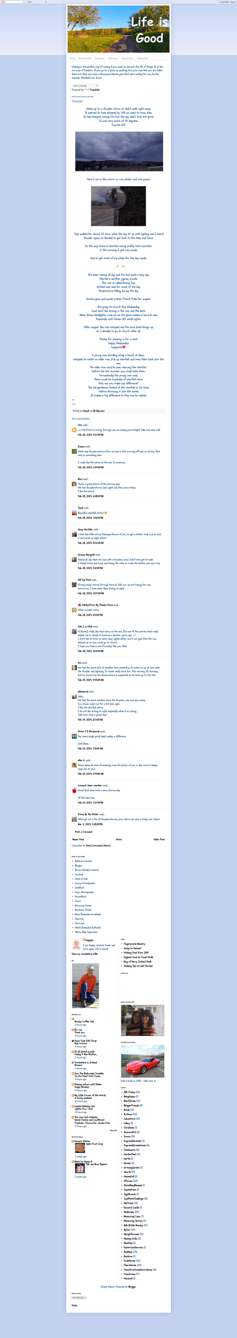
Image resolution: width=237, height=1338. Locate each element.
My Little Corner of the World (90, 1095)
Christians (129, 1127)
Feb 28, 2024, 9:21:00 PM (90, 568)
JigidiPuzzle (130, 1194)
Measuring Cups (132, 1216)
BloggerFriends (131, 1105)
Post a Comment (83, 832)
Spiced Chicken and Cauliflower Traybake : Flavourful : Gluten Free (92, 1121)
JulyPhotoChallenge (133, 1198)
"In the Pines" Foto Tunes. (88, 1076)
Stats (74, 1305)
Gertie (127, 1158)
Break (127, 1110)
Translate (94, 90)
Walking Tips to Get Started (138, 966)
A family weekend (83, 1098)
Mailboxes (129, 1212)
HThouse (128, 1181)
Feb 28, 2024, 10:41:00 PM (90, 651)
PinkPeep (128, 1252)
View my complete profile (85, 954)
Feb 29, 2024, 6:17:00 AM (90, 719)
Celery (127, 1123)
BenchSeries (130, 1101)
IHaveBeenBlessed (133, 1185)
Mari (80, 479)
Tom (80, 425)
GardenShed (130, 1154)
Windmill (128, 1278)
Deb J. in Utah (85, 626)
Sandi (80, 508)
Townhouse (129, 1274)
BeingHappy (129, 1096)
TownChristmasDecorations (138, 1269)
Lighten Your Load (84, 1109)
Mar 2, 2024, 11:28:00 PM (90, 824)
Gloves (127, 1163)
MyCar (127, 1229)
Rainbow (128, 1256)
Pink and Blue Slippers (96, 1164)
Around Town (127, 58)
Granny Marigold (86, 554)
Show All (113, 1130)
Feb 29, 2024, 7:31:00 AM (90, 748)
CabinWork (129, 1119)
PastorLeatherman (133, 1247)
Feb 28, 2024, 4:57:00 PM (90, 435)
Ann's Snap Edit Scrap (86, 1041)
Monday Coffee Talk (84, 1021)
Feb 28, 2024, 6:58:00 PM (90, 496)
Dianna (81, 446)
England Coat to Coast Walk (138, 957)
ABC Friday (129, 1092)
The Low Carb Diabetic (86, 1117)
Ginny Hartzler (85, 529)
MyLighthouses (131, 1234)
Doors (127, 1136)
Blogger (132, 1287)
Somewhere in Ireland (86, 1062)
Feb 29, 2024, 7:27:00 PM (90, 803)
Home (72, 58)
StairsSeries (130, 1265)
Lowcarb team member (90, 785)
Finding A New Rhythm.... (86, 1054)
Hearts (127, 1172)
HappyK (89, 940)
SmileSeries (129, 1261)
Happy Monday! (82, 1087)
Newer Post (78, 839)
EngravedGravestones (135, 1145)
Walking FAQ (142, 58)
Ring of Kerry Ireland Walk (137, 961)
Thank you (80, 1032)
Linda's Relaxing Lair (85, 1106)
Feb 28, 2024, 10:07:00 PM (91, 593)
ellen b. (81, 760)
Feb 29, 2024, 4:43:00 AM (91, 680)
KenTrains (128, 1203)
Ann (79, 662)
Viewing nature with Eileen (88, 1084)
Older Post (159, 839)
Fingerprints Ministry (134, 944)
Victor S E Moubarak (88, 731)
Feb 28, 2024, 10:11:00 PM (90, 615)
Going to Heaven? (133, 948)
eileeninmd (83, 691)
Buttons (128, 1114)
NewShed (128, 1243)
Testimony (112, 58)
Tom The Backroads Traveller (89, 1073)
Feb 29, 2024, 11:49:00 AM (91, 774)
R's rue (78, 1030)
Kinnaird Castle (131, 1207)
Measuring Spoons (133, 1221)
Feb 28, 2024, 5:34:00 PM (91, 467)
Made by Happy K (83, 1161)
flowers (78, 1065)
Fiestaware (129, 1150)
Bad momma (81, 1043)
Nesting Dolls (130, 1238)
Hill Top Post (84, 580)
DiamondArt (130, 1132)
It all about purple (84, 1051)
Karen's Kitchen (82, 1141)
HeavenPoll (129, 1176)
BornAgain (99, 58)
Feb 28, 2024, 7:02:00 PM (90, 518)
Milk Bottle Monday (133, 1225)
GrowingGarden (131, 1167)
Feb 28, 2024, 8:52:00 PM (91, 543)
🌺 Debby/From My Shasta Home (95, 605)
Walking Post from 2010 (136, 952)
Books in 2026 (85, 58)
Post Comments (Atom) (98, 845)
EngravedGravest (132, 1141)
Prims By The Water (88, 814)
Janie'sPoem (130, 1190)
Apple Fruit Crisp (94, 1144)
